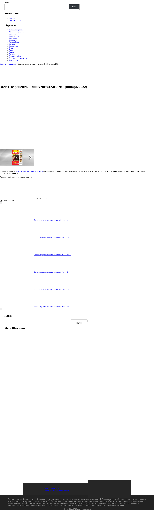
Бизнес (11, 48)
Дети (11, 50)
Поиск (7, 3)
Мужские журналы (16, 32)
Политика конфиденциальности (57, 490)
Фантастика (13, 60)
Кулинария (13, 40)
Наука (11, 52)
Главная (12, 18)
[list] (77, 256)
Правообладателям (52, 488)
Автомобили (14, 42)
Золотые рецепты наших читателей (29, 171)
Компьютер (13, 46)
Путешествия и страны (18, 58)
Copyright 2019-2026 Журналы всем (77, 509)
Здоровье (12, 34)
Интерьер (12, 44)
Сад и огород (14, 36)
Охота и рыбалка (15, 56)
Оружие (12, 54)
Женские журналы (16, 30)
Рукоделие (13, 38)
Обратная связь (15, 20)
